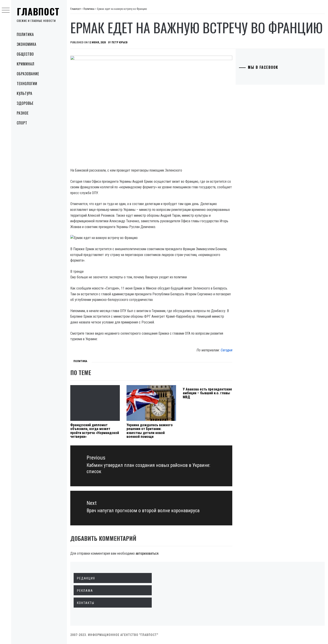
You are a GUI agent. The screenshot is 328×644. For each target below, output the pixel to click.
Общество (25, 54)
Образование (28, 73)
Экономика (26, 44)
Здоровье (25, 103)
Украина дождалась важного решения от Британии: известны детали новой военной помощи (150, 431)
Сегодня (226, 350)
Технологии (27, 83)
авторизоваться (147, 553)
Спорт (22, 123)
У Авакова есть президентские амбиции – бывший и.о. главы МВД (207, 393)
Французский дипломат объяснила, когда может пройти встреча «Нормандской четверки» (94, 431)
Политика (25, 34)
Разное (23, 113)
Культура (24, 93)
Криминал (25, 64)
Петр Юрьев (119, 42)
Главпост (38, 11)
